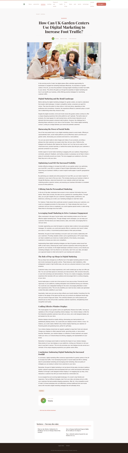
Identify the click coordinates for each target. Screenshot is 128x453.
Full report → (101, 4)
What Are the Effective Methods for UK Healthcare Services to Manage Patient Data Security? (49, 430)
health (61, 4)
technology (86, 4)
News (70, 4)
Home (30, 4)
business (43, 4)
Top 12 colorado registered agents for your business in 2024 (77, 434)
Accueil (37, 14)
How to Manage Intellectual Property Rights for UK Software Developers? (77, 429)
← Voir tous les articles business (47, 410)
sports (79, 4)
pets (75, 4)
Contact (68, 445)
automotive (36, 4)
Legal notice (61, 445)
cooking (49, 4)
